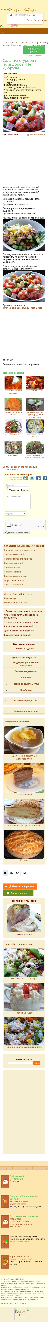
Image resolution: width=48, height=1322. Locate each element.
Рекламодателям (19, 1201)
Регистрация (40, 20)
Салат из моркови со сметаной (13, 392)
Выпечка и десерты (26, 671)
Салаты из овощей (14, 554)
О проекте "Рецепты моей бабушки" (24, 1197)
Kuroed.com (17, 1299)
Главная (7, 42)
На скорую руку (19, 45)
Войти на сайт (17, 1176)
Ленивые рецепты (24, 934)
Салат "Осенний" (34, 391)
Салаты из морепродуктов (18, 558)
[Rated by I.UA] (32, 1319)
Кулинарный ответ (20, 1241)
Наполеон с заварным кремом (24, 825)
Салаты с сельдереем (24, 648)
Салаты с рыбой (12, 571)
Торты (28, 594)
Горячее (26, 677)
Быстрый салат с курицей (24, 978)
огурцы (25, 307)
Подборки (26, 690)
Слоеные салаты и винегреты (19, 550)
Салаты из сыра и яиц (15, 575)
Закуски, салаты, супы (26, 683)
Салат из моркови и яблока (13, 413)
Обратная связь (18, 1203)
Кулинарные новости (21, 1224)
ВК (15, 1206)
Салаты (17, 42)
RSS (39, 1206)
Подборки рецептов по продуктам (26, 664)
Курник (24, 860)
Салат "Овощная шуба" (13, 434)
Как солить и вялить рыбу (17, 634)
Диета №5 (18, 594)
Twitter (32, 1206)
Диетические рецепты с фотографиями (24, 757)
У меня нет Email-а (19, 490)
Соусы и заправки (13, 584)
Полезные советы (19, 1221)
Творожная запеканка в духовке (21, 622)
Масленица (10, 598)
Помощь (14, 1181)
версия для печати (37, 134)
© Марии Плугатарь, (14, 1303)
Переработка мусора (20, 1256)
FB (11, 1206)
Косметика (15, 1226)
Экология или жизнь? (20, 1259)
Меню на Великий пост (16, 602)
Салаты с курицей (13, 563)
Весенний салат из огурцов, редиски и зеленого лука (35, 414)
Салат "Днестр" (13, 455)
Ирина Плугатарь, (9, 1279)
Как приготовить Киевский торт (21, 626)
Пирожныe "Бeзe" (24, 1012)
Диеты (7, 594)
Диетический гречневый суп (19, 630)
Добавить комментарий (17, 532)
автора (26, 1289)
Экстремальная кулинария (24, 1216)
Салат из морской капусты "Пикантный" (34, 456)
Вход (29, 20)
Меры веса (15, 1218)
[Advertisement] (24, 161)
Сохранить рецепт (34, 50)
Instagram (22, 1206)
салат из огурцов (12, 307)
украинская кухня (37, 45)
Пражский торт (24, 794)
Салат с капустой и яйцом (35, 435)
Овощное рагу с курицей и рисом (24, 1046)
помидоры (36, 307)
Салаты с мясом (12, 567)
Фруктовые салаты (14, 580)
